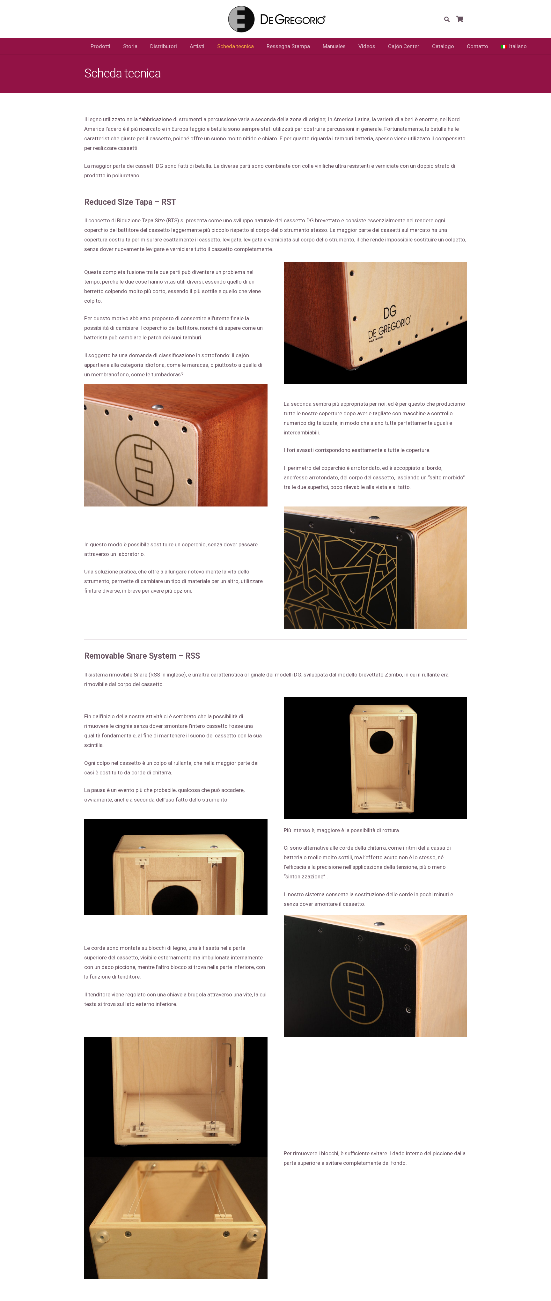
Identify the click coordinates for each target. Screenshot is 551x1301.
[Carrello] (460, 19)
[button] (447, 19)
